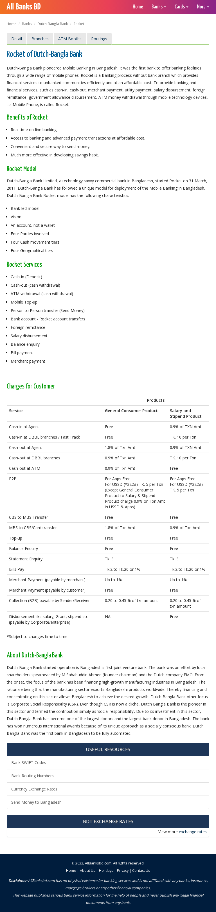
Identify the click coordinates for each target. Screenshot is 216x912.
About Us (87, 870)
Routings (99, 38)
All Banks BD (24, 7)
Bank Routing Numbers (32, 775)
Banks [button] (157, 7)
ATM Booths (70, 38)
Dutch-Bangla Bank (52, 23)
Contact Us (141, 870)
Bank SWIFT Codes (28, 762)
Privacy (123, 870)
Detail (16, 38)
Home (138, 7)
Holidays (106, 870)
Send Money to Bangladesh (36, 802)
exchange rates (193, 831)
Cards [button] (180, 7)
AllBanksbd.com (98, 863)
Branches (40, 38)
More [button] (201, 7)
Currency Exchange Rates (34, 789)
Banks (27, 23)
